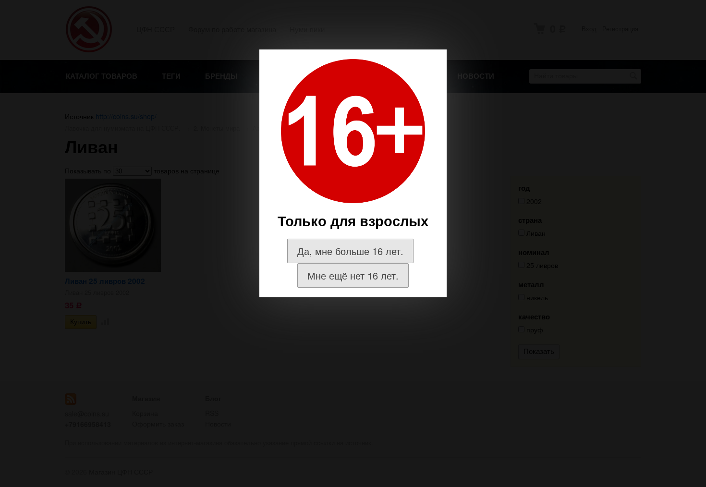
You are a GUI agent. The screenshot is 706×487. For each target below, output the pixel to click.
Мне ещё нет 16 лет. (353, 275)
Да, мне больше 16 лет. (350, 251)
